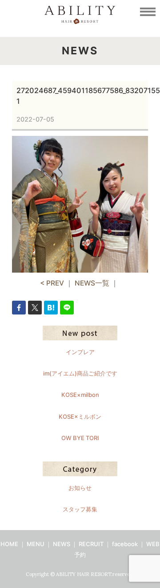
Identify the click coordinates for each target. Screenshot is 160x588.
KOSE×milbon (80, 394)
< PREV (52, 283)
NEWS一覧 (92, 283)
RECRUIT (91, 543)
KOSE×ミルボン (80, 416)
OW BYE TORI (80, 437)
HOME (9, 543)
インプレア (80, 351)
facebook (125, 543)
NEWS (61, 543)
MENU (35, 543)
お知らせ (80, 487)
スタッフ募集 (80, 509)
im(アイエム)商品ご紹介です (80, 373)
